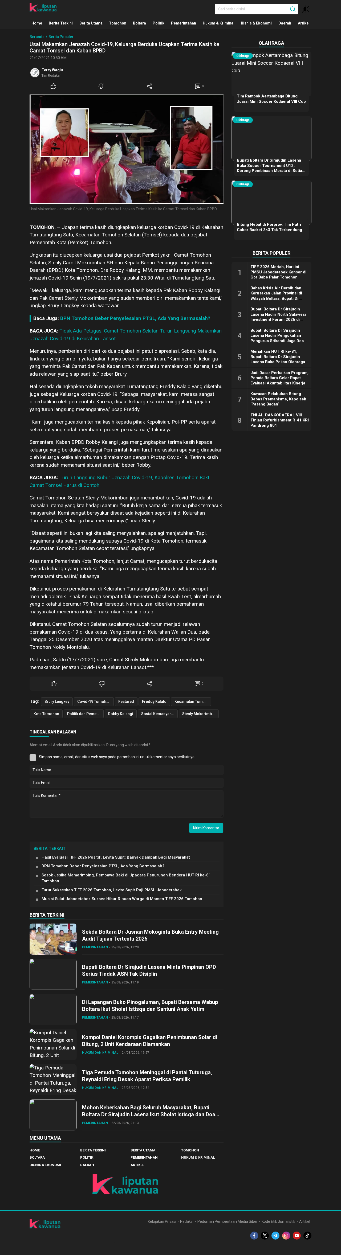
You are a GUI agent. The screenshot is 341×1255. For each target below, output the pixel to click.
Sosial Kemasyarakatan (159, 714)
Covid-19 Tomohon (94, 701)
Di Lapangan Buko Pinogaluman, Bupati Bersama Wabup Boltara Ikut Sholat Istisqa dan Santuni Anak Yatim (150, 1005)
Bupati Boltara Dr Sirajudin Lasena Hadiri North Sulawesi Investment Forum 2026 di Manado (278, 317)
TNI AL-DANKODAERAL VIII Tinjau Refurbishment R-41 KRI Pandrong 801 (279, 420)
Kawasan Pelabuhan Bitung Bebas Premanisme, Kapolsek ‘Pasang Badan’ (278, 399)
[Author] (35, 72)
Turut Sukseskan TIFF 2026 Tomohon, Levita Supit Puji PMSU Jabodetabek (112, 890)
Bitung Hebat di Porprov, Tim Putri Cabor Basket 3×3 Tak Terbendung (269, 227)
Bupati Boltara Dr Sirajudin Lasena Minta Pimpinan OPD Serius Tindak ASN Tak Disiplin (149, 970)
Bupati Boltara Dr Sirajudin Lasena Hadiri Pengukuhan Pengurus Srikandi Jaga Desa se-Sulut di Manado (278, 338)
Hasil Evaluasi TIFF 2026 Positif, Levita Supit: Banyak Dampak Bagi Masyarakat (116, 857)
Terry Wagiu (52, 70)
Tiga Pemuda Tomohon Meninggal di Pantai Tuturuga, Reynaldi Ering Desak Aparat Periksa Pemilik (147, 1075)
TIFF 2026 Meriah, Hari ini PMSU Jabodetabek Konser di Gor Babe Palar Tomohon (278, 272)
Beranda (37, 37)
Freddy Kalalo (154, 701)
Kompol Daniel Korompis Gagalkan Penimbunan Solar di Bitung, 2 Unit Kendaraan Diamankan (149, 1040)
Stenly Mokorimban (199, 714)
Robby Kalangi (120, 714)
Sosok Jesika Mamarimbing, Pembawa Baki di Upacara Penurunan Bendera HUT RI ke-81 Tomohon (126, 878)
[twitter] (265, 1236)
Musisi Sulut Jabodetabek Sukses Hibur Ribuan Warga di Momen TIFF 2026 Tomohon (122, 898)
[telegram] (275, 1236)
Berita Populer (61, 37)
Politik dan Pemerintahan (85, 714)
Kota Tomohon (46, 714)
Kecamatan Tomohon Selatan (192, 701)
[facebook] (254, 1236)
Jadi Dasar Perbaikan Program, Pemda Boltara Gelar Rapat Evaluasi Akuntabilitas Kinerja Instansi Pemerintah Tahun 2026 (279, 383)
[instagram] (286, 1236)
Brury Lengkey (56, 701)
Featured (126, 701)
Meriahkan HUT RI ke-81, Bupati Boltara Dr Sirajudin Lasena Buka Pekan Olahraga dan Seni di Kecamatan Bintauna (277, 362)
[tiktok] (307, 1236)
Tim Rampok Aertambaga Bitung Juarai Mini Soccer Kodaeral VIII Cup (271, 99)
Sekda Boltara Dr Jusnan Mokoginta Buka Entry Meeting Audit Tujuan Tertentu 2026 (150, 935)
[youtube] (297, 1236)
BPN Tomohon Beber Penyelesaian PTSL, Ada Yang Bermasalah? (135, 318)
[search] (292, 9)
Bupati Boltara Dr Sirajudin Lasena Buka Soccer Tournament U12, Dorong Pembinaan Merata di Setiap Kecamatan (271, 168)
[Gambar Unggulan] (127, 149)
